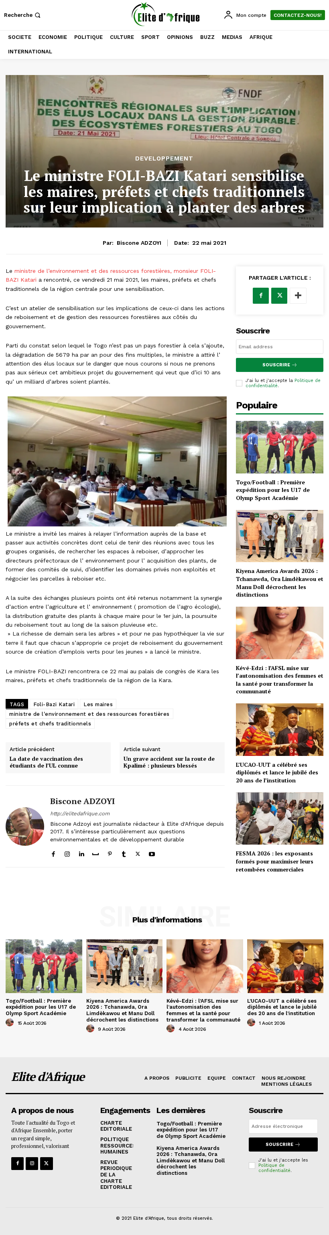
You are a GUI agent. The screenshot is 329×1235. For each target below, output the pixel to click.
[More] (298, 296)
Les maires (98, 704)
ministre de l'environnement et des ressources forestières (89, 714)
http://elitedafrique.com (80, 813)
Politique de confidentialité (274, 1168)
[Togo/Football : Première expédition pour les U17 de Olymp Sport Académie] (279, 447)
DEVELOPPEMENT (164, 159)
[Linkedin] (81, 852)
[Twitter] (138, 852)
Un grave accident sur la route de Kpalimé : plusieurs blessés (169, 762)
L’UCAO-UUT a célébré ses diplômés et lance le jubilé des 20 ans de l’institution (277, 772)
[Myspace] (95, 852)
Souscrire (276, 365)
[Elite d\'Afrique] (165, 14)
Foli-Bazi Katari (54, 704)
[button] (23, 15)
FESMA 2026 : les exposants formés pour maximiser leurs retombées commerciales (274, 861)
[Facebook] (53, 852)
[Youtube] (152, 852)
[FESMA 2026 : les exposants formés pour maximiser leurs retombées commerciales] (279, 818)
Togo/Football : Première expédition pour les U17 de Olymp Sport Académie (273, 490)
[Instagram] (67, 852)
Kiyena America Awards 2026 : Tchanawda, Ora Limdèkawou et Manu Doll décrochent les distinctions (279, 582)
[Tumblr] (124, 852)
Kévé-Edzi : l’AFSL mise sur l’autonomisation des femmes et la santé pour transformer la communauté (279, 679)
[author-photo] (11, 1022)
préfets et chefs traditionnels (50, 724)
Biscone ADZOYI (139, 243)
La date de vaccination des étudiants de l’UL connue (46, 762)
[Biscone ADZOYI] (25, 826)
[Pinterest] (110, 852)
